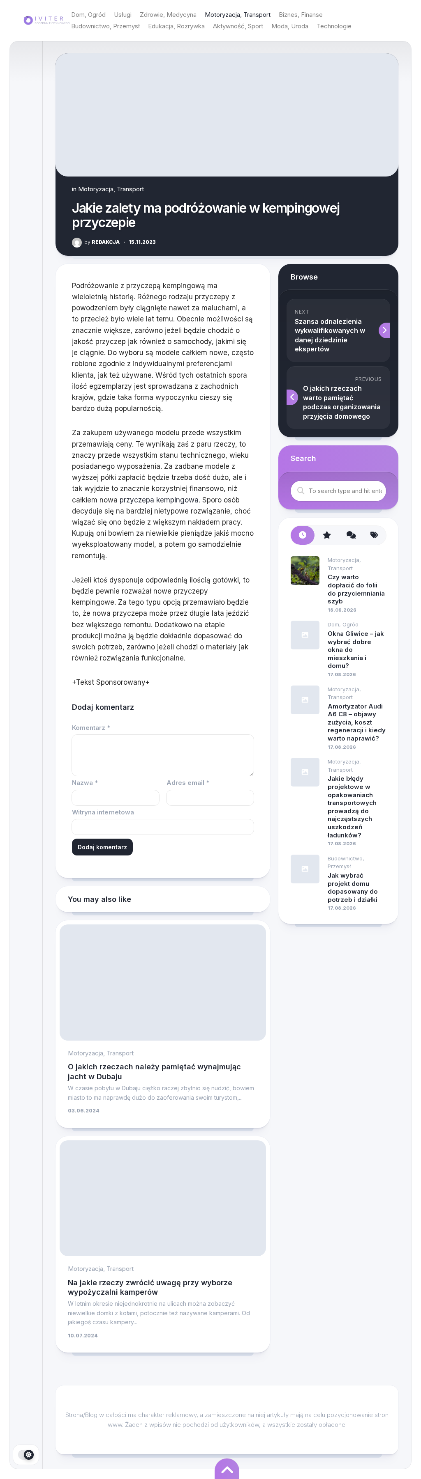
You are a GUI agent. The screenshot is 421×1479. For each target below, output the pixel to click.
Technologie (334, 26)
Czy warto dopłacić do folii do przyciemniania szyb (356, 589)
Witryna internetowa (103, 812)
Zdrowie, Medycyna (168, 14)
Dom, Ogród (88, 14)
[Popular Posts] (326, 535)
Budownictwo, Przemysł (105, 26)
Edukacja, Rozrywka (176, 26)
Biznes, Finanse (301, 14)
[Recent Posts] (303, 535)
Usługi (123, 14)
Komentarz (91, 727)
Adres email (188, 783)
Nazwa (85, 783)
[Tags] (374, 535)
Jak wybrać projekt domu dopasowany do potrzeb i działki (353, 887)
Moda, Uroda (289, 26)
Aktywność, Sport (238, 26)
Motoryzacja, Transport (238, 14)
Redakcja (102, 242)
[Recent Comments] (350, 535)
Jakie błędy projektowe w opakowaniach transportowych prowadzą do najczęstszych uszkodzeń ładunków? (352, 807)
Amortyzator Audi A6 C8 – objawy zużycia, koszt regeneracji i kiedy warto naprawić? (357, 722)
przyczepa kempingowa (159, 500)
